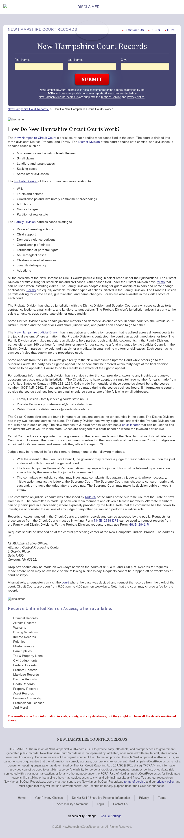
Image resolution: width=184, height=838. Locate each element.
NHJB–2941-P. (139, 524)
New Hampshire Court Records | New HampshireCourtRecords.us (92, 30)
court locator (131, 425)
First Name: (22, 59)
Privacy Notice (136, 97)
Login (155, 30)
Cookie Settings (111, 816)
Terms (162, 797)
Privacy (144, 797)
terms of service (134, 781)
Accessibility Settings (82, 816)
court (65, 582)
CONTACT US (134, 30)
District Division (89, 142)
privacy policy (166, 781)
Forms (31, 290)
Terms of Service (111, 97)
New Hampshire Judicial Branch (36, 332)
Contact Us (120, 804)
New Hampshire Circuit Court (35, 137)
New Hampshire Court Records (28, 109)
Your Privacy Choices (49, 797)
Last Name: (75, 59)
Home (171, 30)
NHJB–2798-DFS (106, 520)
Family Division (25, 222)
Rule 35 (90, 497)
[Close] (177, 7)
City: (124, 59)
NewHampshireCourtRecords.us (59, 89)
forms (161, 282)
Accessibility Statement (72, 804)
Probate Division (25, 181)
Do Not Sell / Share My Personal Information (101, 797)
